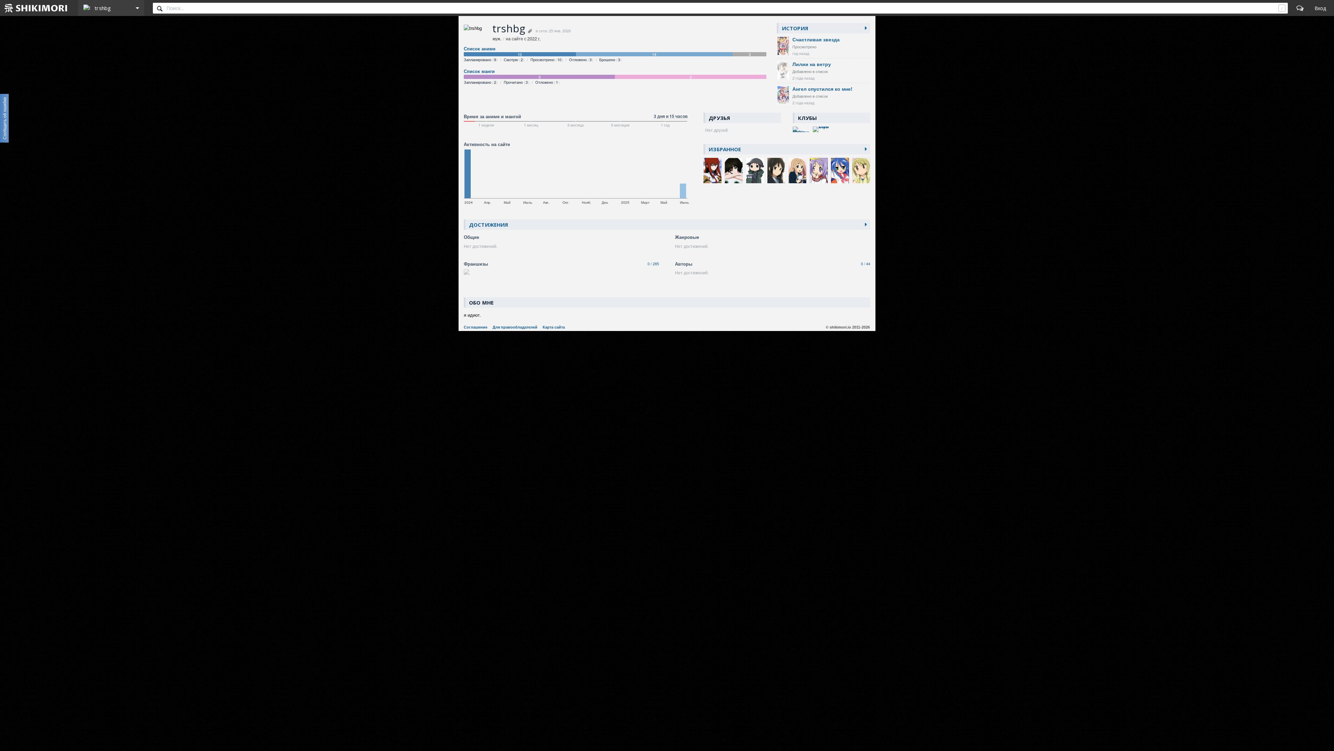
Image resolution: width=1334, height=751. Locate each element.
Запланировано (480, 59)
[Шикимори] (36, 8)
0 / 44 (865, 263)
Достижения (488, 224)
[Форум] (1300, 8)
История (795, 28)
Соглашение (475, 327)
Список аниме (479, 49)
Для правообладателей (515, 327)
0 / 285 (653, 263)
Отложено (580, 59)
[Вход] (1320, 8)
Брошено (609, 59)
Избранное (725, 149)
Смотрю (513, 59)
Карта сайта (554, 327)
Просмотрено (545, 59)
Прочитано (516, 82)
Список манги (479, 71)
